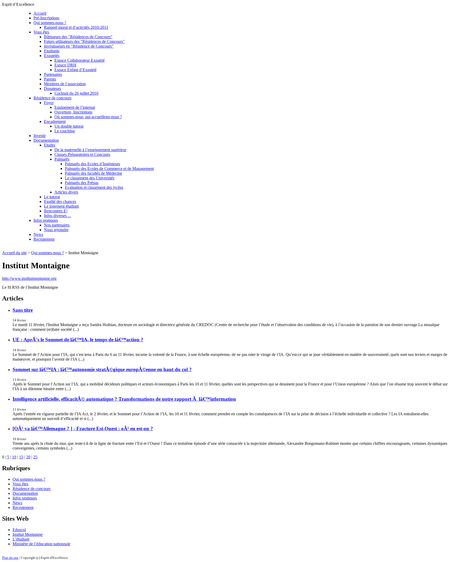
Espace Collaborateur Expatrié (79, 60)
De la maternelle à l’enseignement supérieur (90, 149)
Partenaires (53, 74)
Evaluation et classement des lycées (94, 187)
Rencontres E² (55, 211)
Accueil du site (14, 253)
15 (21, 457)
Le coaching (64, 131)
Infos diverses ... (57, 215)
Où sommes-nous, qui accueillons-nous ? (88, 117)
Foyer (49, 102)
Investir (39, 135)
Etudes (49, 145)
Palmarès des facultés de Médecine (93, 173)
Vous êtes (41, 32)
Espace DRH (65, 65)
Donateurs (52, 88)
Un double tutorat (68, 126)
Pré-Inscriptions (46, 18)
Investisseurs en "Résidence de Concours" (79, 46)
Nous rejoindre (56, 230)
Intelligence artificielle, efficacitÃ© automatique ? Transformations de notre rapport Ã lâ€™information (124, 399)
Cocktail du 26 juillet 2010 (76, 93)
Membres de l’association (65, 84)
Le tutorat (52, 197)
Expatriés (51, 55)
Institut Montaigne (28, 534)
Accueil (39, 13)
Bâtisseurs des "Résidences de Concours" (78, 37)
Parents (50, 79)
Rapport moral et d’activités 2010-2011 (76, 27)
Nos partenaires (57, 225)
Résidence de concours (52, 98)
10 (14, 457)
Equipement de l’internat (74, 107)
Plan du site (10, 558)
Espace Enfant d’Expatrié (75, 69)
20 (28, 457)
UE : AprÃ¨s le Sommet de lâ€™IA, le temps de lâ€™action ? (78, 339)
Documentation (46, 140)
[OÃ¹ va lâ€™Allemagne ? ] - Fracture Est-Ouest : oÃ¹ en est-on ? (83, 428)
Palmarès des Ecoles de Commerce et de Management (109, 168)
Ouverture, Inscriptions (73, 112)
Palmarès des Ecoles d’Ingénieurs (92, 164)
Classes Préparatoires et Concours (82, 154)
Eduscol (19, 529)
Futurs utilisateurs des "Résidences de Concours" (84, 41)
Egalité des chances (60, 201)
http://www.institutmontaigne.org (29, 278)
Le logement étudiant (61, 206)
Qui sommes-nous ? (49, 22)
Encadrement (55, 121)
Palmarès (61, 159)
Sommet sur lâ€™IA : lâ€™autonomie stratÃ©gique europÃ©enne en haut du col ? (102, 369)
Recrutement (43, 239)
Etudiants (51, 51)
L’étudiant (21, 539)
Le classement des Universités (89, 178)
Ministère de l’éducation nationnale (41, 544)
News (38, 234)
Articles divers (66, 192)
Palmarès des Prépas (81, 182)
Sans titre (23, 310)
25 (35, 457)
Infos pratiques (45, 220)
